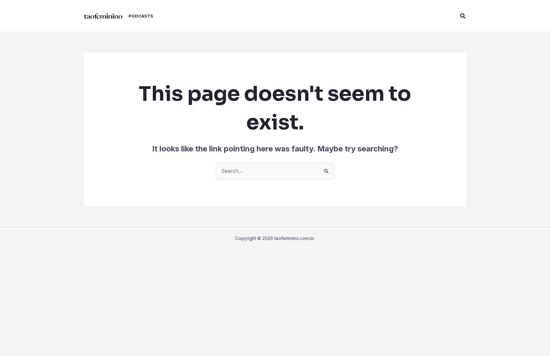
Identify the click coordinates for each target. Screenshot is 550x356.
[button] (463, 16)
